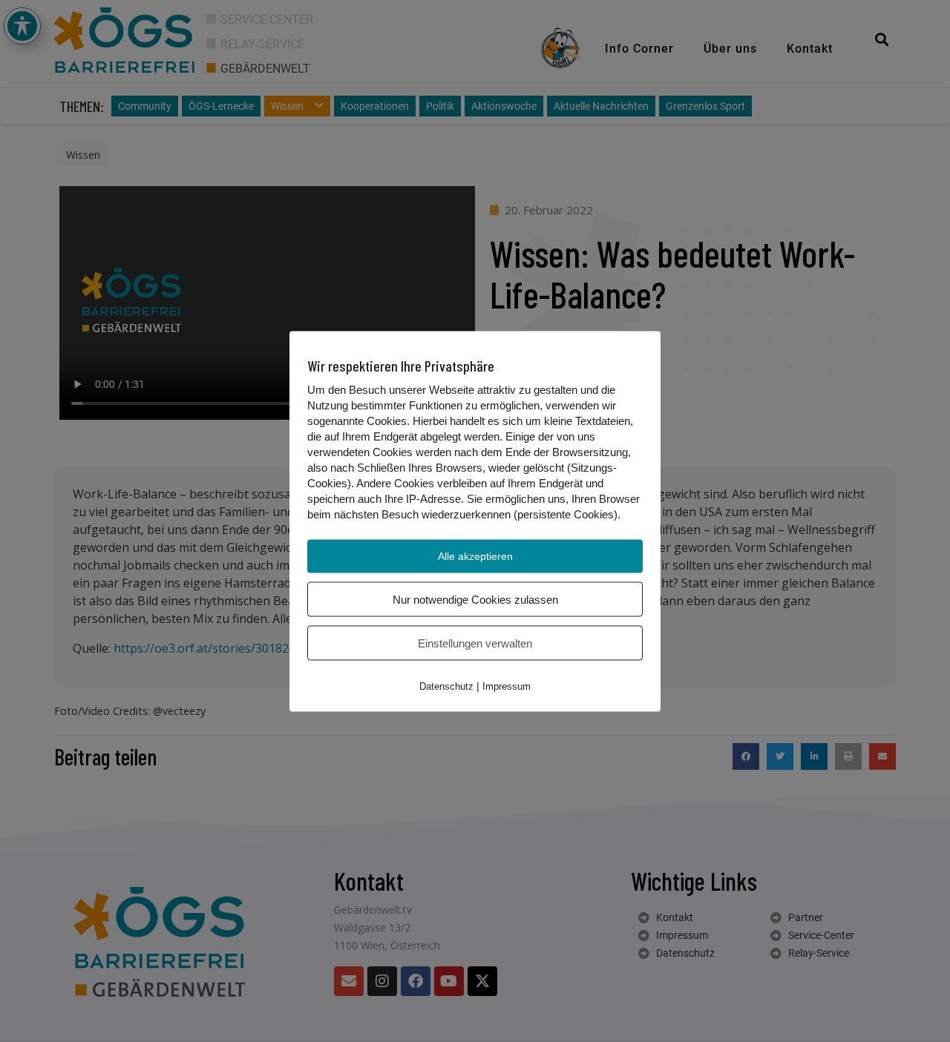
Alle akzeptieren (475, 555)
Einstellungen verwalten (475, 642)
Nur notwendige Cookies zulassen (475, 599)
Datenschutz (446, 685)
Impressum (506, 685)
